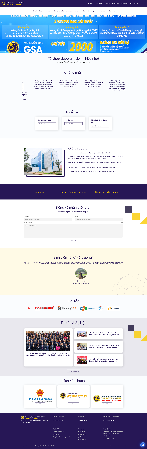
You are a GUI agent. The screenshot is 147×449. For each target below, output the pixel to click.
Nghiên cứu (115, 3)
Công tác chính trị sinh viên (111, 416)
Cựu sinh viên (98, 3)
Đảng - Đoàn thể (127, 3)
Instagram (83, 434)
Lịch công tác (92, 11)
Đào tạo (47, 11)
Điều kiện (112, 445)
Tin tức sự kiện (107, 436)
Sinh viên (89, 3)
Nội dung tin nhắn (28, 222)
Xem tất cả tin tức (73, 371)
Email (76, 216)
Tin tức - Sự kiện (80, 11)
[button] (142, 3)
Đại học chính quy (58, 431)
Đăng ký (73, 240)
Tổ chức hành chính (58, 416)
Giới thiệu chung (37, 11)
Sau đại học (56, 434)
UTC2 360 (102, 11)
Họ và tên (26, 216)
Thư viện (107, 3)
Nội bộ (136, 3)
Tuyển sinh (69, 11)
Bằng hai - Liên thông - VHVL (61, 437)
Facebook (83, 439)
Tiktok (82, 437)
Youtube (82, 431)
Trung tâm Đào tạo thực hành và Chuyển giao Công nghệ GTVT (113, 432)
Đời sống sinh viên (58, 11)
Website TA (111, 11)
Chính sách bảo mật (121, 445)
